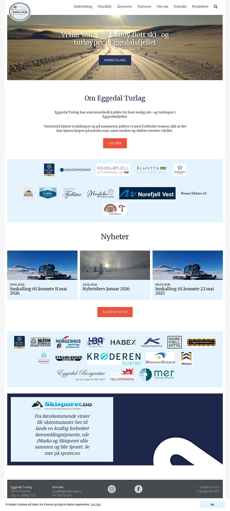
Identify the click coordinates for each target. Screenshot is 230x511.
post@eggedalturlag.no (67, 491)
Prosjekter (200, 6)
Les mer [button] (96, 504)
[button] (215, 6)
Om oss (162, 6)
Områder (105, 6)
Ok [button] (212, 504)
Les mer (115, 143)
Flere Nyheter (115, 312)
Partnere (144, 6)
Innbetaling (83, 6)
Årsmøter (124, 6)
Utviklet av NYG (209, 487)
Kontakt (180, 6)
